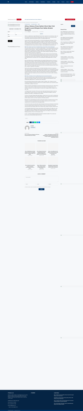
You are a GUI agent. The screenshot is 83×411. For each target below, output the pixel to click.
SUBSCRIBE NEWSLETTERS (70, 19)
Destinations (43, 1)
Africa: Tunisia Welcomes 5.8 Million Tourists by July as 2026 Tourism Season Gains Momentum (68, 43)
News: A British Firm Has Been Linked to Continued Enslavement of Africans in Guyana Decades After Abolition (67, 47)
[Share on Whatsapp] (35, 122)
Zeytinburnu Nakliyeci (64, 56)
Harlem (26, 118)
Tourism (63, 1)
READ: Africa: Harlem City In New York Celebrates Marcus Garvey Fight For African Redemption (40, 46)
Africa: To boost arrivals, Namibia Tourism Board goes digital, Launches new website (67, 57)
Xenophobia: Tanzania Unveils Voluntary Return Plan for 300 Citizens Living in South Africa (53, 166)
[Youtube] (64, 19)
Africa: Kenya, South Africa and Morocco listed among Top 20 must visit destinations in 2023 (68, 75)
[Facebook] (59, 19)
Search (62, 24)
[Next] (23, 19)
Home (26, 1)
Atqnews (29, 31)
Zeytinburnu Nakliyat (64, 61)
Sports (67, 1)
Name (9, 31)
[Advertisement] (41, 11)
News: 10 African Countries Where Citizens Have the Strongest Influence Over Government (67, 52)
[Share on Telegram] (37, 122)
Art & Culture (31, 1)
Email (9, 36)
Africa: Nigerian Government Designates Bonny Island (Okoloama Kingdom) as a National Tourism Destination (67, 38)
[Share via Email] (39, 122)
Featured (48, 1)
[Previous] (22, 19)
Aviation (37, 1)
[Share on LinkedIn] (33, 122)
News (58, 1)
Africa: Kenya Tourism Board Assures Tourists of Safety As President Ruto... (35, 19)
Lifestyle (53, 1)
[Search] (74, 1)
